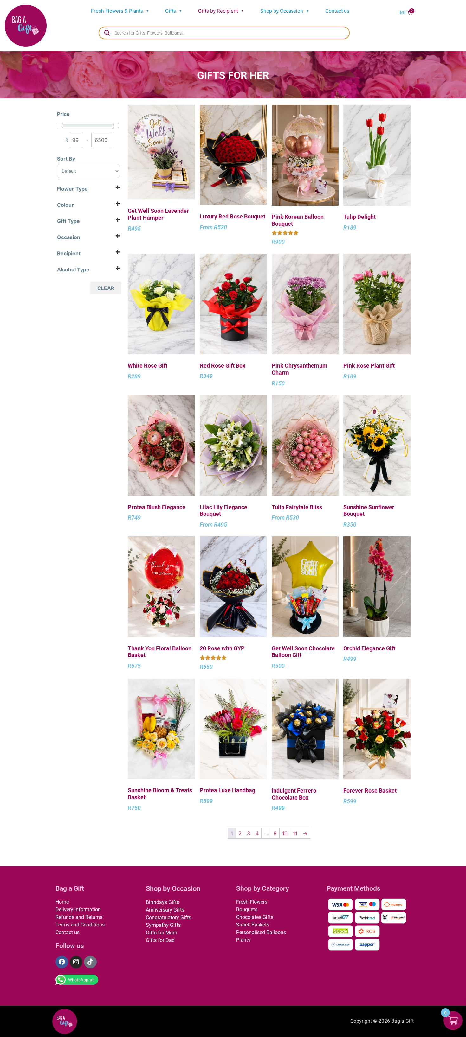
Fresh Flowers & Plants (117, 11)
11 (295, 833)
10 (285, 833)
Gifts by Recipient (218, 11)
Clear (105, 288)
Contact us (337, 11)
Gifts (170, 11)
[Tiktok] (90, 962)
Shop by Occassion (281, 11)
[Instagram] (76, 962)
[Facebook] (61, 962)
